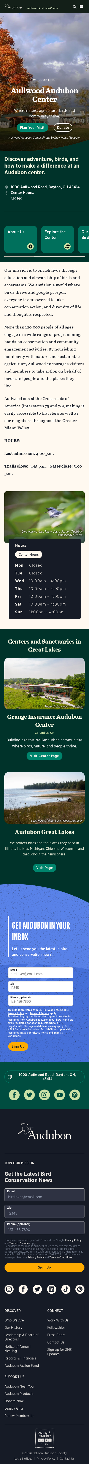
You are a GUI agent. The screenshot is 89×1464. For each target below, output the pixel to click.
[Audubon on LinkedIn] (51, 1289)
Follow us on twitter (29, 1095)
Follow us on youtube (59, 1095)
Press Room (56, 1335)
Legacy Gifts (14, 1408)
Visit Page (44, 868)
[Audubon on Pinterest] (79, 1289)
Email (13, 969)
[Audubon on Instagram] (9, 1289)
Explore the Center (55, 234)
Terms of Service (39, 1013)
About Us (16, 231)
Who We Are (14, 1320)
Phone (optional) (20, 997)
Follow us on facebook (14, 1095)
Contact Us (55, 1342)
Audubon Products (19, 1394)
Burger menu (81, 6)
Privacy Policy (40, 1032)
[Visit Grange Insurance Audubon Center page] (44, 709)
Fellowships (56, 1328)
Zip (12, 983)
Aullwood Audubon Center (42, 8)
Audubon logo (13, 6)
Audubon (44, 1131)
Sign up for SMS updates (59, 1352)
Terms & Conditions (60, 1257)
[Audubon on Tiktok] (65, 1289)
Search (74, 6)
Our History (13, 1328)
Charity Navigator (45, 1436)
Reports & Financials (20, 1358)
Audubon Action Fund (22, 1366)
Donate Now (14, 1401)
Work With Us (57, 1320)
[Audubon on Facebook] (23, 1289)
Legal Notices (23, 1458)
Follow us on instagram (44, 1095)
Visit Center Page (44, 756)
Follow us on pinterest (74, 1095)
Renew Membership (20, 1416)
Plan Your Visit (32, 127)
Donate (63, 127)
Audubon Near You (19, 1386)
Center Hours (29, 554)
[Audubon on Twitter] (37, 1289)
